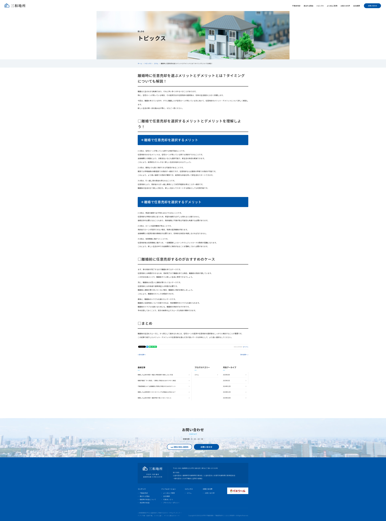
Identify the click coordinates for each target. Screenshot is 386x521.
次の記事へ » (244, 355)
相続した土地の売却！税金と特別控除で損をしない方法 (155, 375)
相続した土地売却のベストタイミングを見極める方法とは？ (157, 392)
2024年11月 (227, 392)
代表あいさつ (168, 499)
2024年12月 (227, 386)
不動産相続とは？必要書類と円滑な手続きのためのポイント (157, 386)
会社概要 (356, 6)
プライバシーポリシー (171, 503)
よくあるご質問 (332, 6)
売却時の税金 (145, 503)
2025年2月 (226, 375)
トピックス (320, 6)
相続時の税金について (148, 499)
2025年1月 (226, 381)
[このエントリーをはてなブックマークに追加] (147, 347)
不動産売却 (296, 6)
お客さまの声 (345, 6)
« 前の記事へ (142, 355)
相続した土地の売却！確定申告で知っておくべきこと (154, 398)
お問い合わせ (372, 6)
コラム (246, 347)
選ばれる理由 (308, 6)
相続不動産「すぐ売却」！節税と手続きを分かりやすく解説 (157, 381)
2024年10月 (227, 398)
